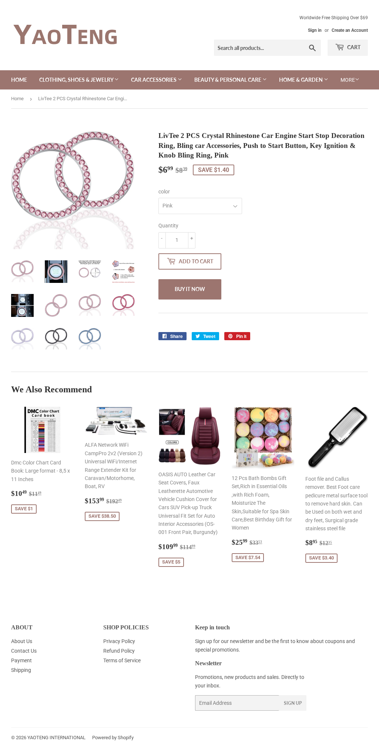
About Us (21, 641)
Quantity (168, 226)
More (348, 80)
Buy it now (190, 289)
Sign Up (293, 703)
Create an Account (350, 30)
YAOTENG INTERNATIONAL (56, 737)
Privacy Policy (119, 641)
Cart (353, 47)
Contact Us (24, 651)
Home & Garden (301, 80)
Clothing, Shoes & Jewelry (76, 80)
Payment (21, 660)
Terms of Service (122, 660)
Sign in (315, 30)
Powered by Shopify (113, 737)
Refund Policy (119, 651)
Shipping (21, 670)
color (164, 192)
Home (19, 80)
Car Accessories (154, 80)
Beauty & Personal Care (228, 80)
